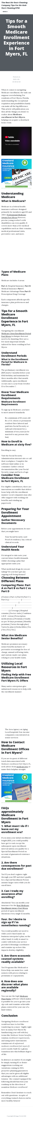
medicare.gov (22, 766)
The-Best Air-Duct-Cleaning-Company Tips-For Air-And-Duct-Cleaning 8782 (14, 5)
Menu (5, 11)
